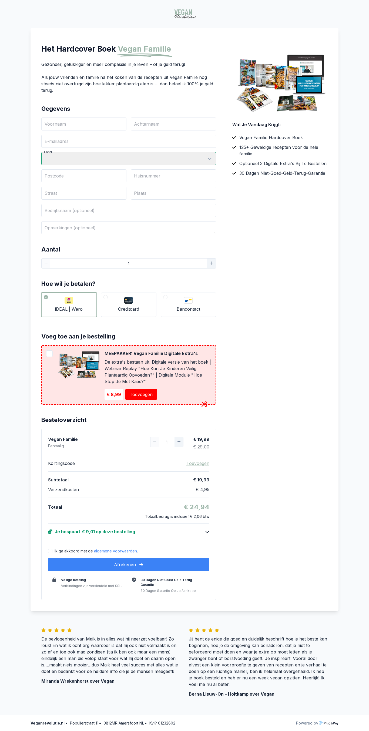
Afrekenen (125, 564)
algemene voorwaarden (115, 551)
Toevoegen (141, 394)
